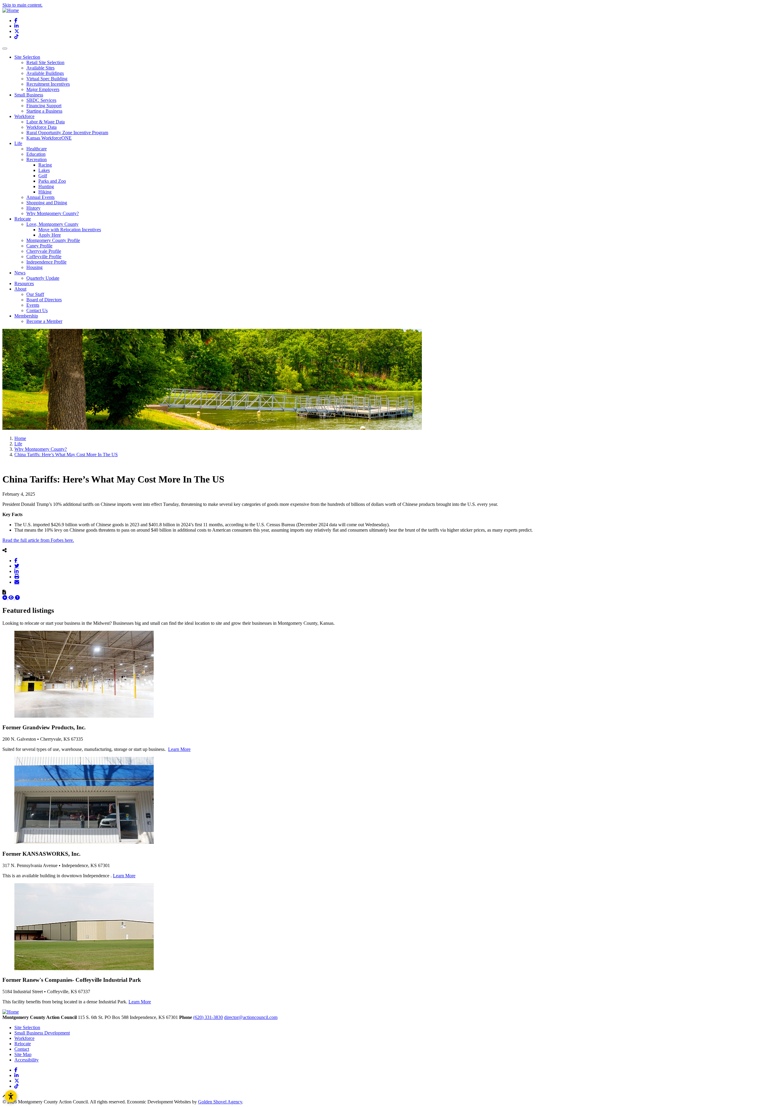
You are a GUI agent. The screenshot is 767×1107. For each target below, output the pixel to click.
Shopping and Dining (46, 202)
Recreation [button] (36, 159)
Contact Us (37, 310)
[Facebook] (15, 560)
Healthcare (36, 148)
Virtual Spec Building (46, 78)
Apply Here (49, 235)
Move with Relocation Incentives (69, 229)
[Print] (16, 576)
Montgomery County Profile (53, 240)
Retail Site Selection (45, 62)
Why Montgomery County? (52, 213)
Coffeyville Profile (43, 256)
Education (36, 154)
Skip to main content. (22, 4)
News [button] (19, 272)
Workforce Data (41, 127)
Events (32, 305)
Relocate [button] (22, 218)
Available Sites (40, 67)
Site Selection (27, 1027)
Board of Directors (44, 299)
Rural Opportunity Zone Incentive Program (67, 132)
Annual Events (40, 197)
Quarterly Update (42, 278)
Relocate (22, 1043)
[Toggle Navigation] (4, 48)
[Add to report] (5, 597)
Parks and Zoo (52, 181)
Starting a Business (44, 111)
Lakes (44, 170)
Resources (24, 283)
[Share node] (4, 550)
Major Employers (42, 89)
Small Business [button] (28, 94)
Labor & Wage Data (45, 121)
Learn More (179, 749)
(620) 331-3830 (208, 1017)
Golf (42, 175)
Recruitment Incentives (48, 84)
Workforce (24, 1038)
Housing (34, 267)
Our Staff (35, 294)
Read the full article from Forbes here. (38, 540)
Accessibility (26, 1059)
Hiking (45, 191)
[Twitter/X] (16, 565)
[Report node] (4, 592)
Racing (45, 164)
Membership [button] (26, 315)
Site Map (22, 1054)
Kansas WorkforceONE (49, 137)
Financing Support (43, 105)
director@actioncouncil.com (250, 1017)
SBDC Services (41, 100)
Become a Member (44, 321)
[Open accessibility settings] (11, 1096)
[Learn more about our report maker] (17, 597)
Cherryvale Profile (43, 251)
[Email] (16, 582)
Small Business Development (42, 1032)
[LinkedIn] (16, 571)
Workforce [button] (24, 116)
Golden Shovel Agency (220, 1101)
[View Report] (11, 597)
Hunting (46, 186)
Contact (21, 1049)
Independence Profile (46, 261)
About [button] (20, 288)
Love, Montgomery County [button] (52, 224)
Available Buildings (45, 73)
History (33, 208)
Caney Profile (39, 245)
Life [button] (18, 143)
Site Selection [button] (27, 57)
